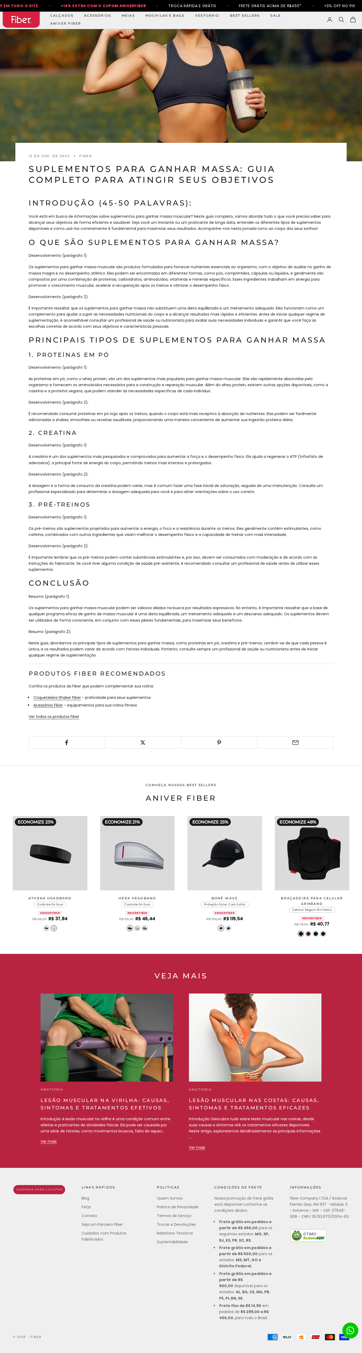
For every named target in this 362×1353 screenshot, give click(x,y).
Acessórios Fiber (48, 705)
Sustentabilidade (172, 1242)
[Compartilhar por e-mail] (295, 742)
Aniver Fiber (65, 23)
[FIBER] (39, 1190)
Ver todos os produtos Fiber (54, 716)
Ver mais (49, 1141)
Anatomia (52, 1089)
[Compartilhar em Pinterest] (219, 742)
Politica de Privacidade (177, 1207)
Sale (275, 15)
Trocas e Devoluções (176, 1224)
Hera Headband (137, 898)
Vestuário (207, 15)
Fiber (85, 156)
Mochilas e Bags (164, 15)
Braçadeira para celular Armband (312, 900)
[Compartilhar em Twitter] (143, 742)
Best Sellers (245, 15)
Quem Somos (170, 1198)
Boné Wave (224, 898)
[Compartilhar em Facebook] (67, 742)
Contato (89, 1215)
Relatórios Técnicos (175, 1233)
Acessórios (97, 15)
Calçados (61, 15)
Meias (128, 15)
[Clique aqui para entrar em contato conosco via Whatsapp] (350, 1330)
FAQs (86, 1207)
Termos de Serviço (174, 1215)
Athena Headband (50, 898)
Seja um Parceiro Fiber (102, 1224)
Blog (85, 1198)
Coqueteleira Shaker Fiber (57, 697)
